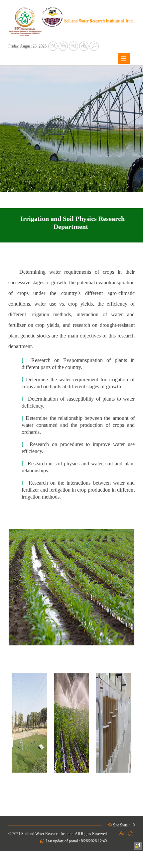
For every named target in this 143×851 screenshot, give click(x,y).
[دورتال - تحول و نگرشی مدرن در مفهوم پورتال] (137, 845)
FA (53, 46)
